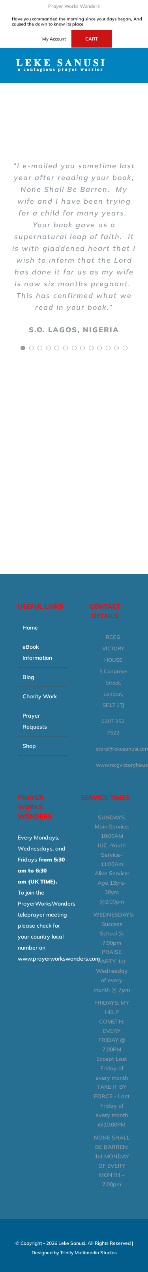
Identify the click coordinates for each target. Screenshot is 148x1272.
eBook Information (37, 652)
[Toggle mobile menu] (133, 60)
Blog (28, 677)
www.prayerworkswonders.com (59, 958)
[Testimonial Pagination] (23, 348)
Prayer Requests (34, 721)
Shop (29, 745)
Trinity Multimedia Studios (88, 1252)
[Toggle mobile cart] (133, 68)
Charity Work (39, 696)
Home (30, 627)
